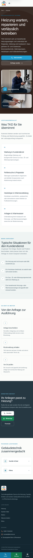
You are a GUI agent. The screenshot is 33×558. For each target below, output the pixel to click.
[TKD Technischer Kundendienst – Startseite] (3, 3)
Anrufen (8, 413)
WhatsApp (9, 418)
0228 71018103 (8, 531)
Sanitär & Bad (5, 511)
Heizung (3, 508)
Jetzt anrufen (18, 57)
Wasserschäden (5, 518)
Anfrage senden (15, 63)
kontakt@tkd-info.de (9, 534)
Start (2, 10)
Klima (2, 521)
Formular (7, 423)
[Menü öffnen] (9, 3)
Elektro (3, 515)
